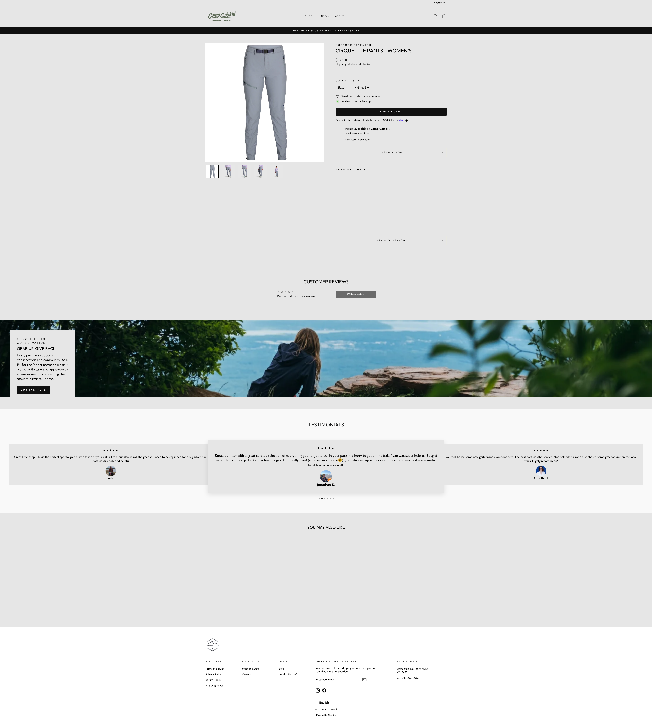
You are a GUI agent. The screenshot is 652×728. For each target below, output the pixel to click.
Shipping (341, 64)
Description (391, 152)
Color (341, 80)
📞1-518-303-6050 (408, 677)
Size (356, 80)
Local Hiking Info (288, 674)
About (340, 16)
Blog (281, 668)
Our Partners (33, 389)
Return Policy (213, 679)
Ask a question (391, 240)
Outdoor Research (354, 45)
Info (323, 16)
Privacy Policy (213, 674)
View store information (357, 139)
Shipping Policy (214, 685)
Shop (309, 16)
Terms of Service (215, 668)
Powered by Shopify (326, 715)
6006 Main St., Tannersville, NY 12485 (412, 670)
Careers (246, 674)
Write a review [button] (356, 294)
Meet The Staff (250, 668)
